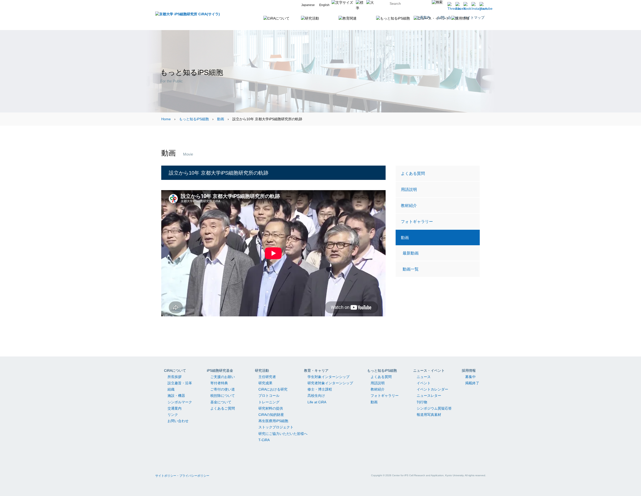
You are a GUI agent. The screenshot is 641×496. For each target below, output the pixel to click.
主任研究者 (267, 377)
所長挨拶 (175, 377)
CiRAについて (175, 370)
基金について (220, 402)
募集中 (470, 377)
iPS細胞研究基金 (220, 370)
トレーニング (268, 402)
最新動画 (411, 253)
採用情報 (469, 370)
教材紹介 (409, 205)
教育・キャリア (316, 370)
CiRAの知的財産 (271, 415)
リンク (173, 415)
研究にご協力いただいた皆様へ (282, 434)
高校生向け (316, 396)
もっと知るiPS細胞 (194, 119)
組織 (171, 389)
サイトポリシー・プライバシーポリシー (182, 475)
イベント (424, 383)
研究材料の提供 (270, 408)
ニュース (424, 377)
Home (166, 119)
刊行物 (422, 402)
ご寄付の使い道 (222, 389)
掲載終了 (472, 383)
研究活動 (262, 370)
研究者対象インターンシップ (330, 383)
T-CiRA (264, 440)
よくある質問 (413, 173)
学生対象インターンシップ (328, 377)
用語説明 (409, 189)
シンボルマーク (180, 402)
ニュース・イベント (429, 370)
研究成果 (265, 383)
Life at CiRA (316, 402)
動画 (220, 119)
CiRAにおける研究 (272, 389)
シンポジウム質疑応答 (434, 408)
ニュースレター (429, 396)
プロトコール (268, 396)
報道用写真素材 (429, 415)
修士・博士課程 (319, 389)
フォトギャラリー (417, 221)
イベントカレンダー (432, 389)
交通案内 (175, 408)
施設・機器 (176, 396)
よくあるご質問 (222, 408)
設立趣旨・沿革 (180, 383)
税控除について (222, 396)
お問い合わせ (178, 421)
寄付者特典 (219, 383)
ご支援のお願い (222, 377)
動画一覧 (411, 269)
